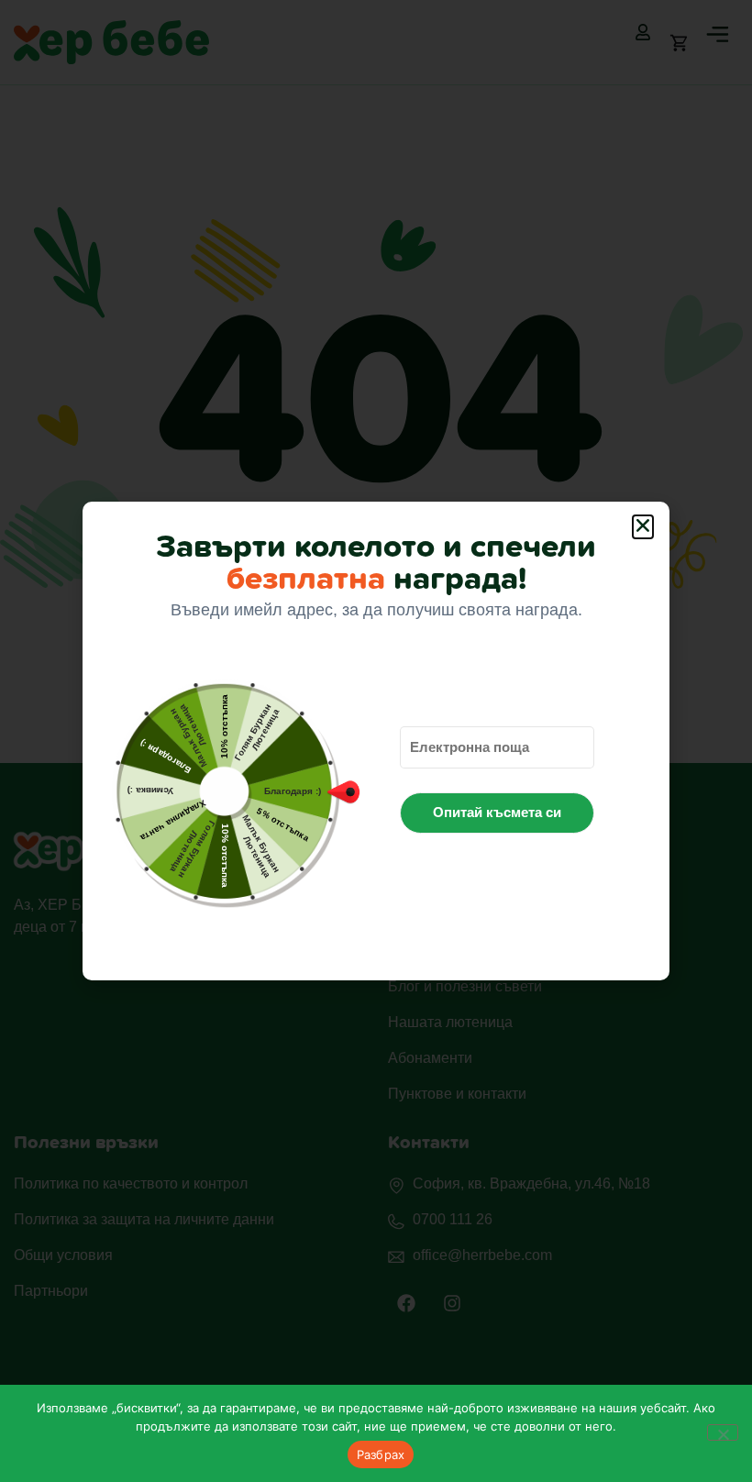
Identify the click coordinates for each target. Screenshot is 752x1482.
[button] (643, 526)
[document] (376, 741)
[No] (722, 1432)
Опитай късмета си (497, 812)
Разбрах (381, 1454)
